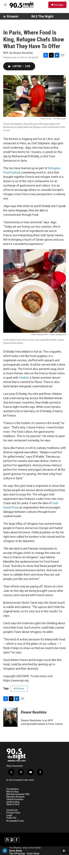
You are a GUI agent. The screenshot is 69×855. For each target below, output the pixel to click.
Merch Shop (12, 791)
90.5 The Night (42, 16)
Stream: (12, 16)
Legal (9, 815)
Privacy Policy (13, 813)
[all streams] (64, 851)
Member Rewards (15, 797)
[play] (5, 850)
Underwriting (12, 802)
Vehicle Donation (14, 799)
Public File (11, 818)
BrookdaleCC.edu (15, 821)
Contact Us (11, 810)
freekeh (24, 377)
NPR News (19, 688)
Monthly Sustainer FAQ (18, 794)
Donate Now (12, 789)
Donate (58, 4)
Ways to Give (12, 804)
